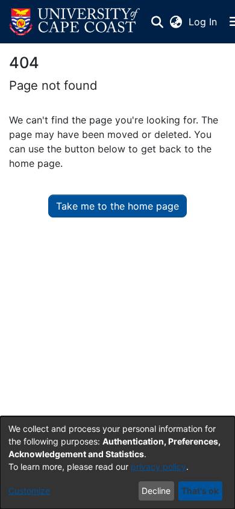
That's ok (200, 491)
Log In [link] (203, 22)
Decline (156, 491)
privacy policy (158, 466)
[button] (74, 22)
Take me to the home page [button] (117, 206)
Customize (29, 491)
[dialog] (117, 462)
